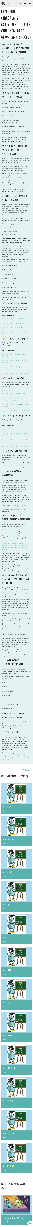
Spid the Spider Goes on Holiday (13, 323)
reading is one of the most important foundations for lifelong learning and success (14, 547)
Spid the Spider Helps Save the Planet (15, 429)
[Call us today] (21, 3)
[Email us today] (25, 3)
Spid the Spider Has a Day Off (12, 318)
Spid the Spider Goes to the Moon (14, 393)
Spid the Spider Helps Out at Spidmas (15, 373)
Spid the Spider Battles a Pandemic (14, 446)
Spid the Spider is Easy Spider (13, 327)
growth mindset (9, 218)
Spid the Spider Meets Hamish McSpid (15, 411)
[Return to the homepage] (7, 3)
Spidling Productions (11, 543)
